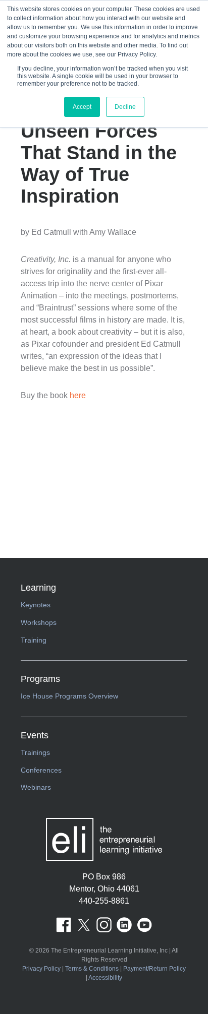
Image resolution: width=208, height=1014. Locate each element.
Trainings (35, 752)
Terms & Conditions (92, 968)
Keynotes (35, 605)
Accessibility (105, 977)
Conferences (41, 770)
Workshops (39, 622)
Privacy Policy (41, 968)
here (78, 395)
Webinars (36, 787)
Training (33, 640)
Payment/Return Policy (154, 968)
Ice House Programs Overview (69, 696)
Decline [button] (125, 106)
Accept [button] (82, 106)
